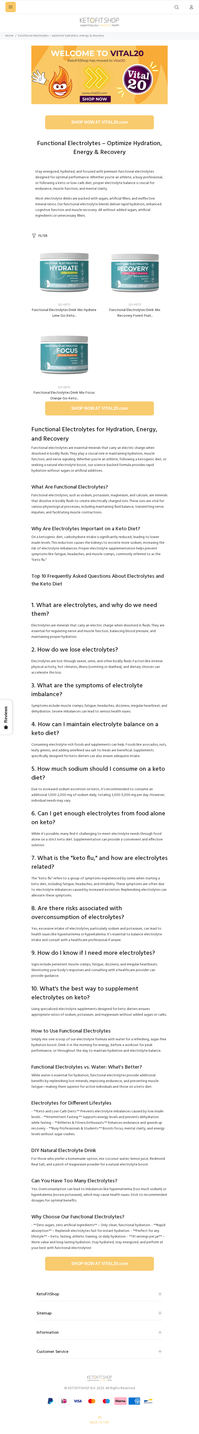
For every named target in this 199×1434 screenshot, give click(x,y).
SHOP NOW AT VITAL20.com (99, 122)
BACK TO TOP (99, 1422)
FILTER (42, 236)
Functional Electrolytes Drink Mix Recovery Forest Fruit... (134, 313)
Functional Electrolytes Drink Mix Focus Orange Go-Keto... (64, 395)
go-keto (64, 304)
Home (9, 35)
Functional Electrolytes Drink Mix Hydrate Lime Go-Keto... (64, 313)
